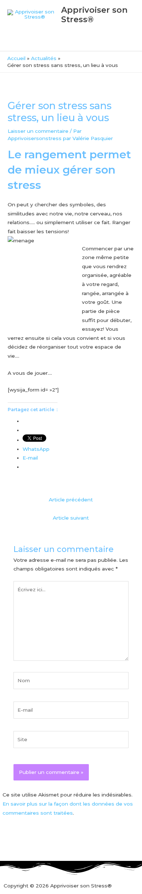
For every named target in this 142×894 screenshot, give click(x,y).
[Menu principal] (70, 42)
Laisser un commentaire (38, 131)
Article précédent (71, 499)
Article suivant (71, 518)
